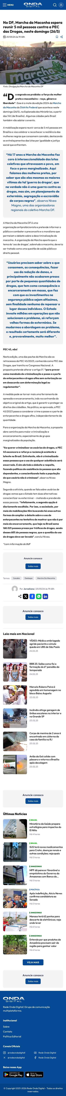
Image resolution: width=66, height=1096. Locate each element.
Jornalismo (28, 588)
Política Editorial (12, 1036)
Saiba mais (33, 566)
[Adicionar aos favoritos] (57, 36)
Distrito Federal (28, 107)
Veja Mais (33, 962)
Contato (7, 1031)
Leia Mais (33, 782)
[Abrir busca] (55, 5)
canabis (16, 578)
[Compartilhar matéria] (61, 36)
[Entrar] (61, 4)
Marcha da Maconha (46, 578)
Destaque (28, 578)
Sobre (6, 1026)
